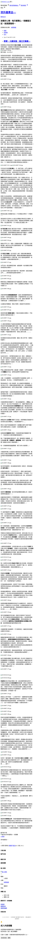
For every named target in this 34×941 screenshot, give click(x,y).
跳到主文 (3, 16)
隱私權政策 (28, 917)
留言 (14, 845)
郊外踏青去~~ (8, 12)
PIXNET (7, 917)
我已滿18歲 (3, 937)
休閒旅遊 (13, 27)
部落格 (6, 32)
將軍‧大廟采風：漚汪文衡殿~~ (17, 41)
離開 (9, 937)
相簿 (5, 30)
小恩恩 (2, 836)
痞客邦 (11, 845)
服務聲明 (17, 918)
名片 (5, 34)
